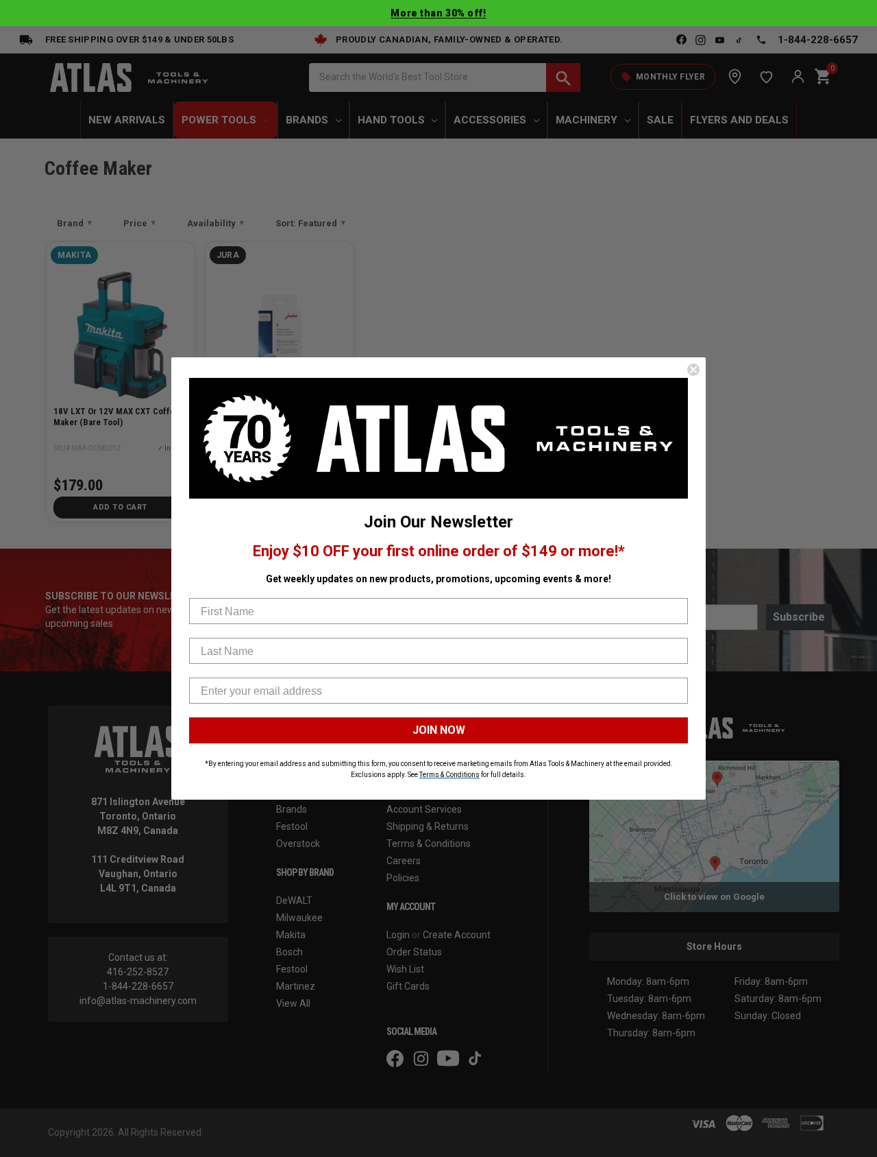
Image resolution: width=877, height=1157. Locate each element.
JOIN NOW (438, 730)
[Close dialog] (693, 370)
